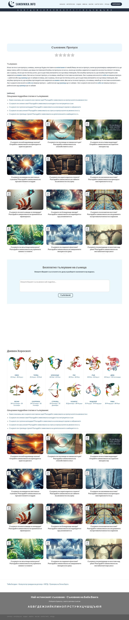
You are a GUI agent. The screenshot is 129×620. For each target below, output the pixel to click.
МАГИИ (91, 4)
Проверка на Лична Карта (58, 584)
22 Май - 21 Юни (55, 376)
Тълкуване (65, 295)
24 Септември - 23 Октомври (17, 403)
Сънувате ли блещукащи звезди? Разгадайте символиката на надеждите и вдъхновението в (64, 214)
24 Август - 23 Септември (112, 376)
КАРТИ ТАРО (99, 4)
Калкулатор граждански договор (31, 584)
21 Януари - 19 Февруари (93, 402)
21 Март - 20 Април (16, 376)
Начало (62, 4)
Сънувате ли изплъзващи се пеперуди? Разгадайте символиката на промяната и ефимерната (25, 214)
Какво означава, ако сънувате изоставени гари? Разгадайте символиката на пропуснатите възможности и (48, 100)
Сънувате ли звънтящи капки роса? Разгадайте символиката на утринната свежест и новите (25, 249)
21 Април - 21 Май (36, 376)
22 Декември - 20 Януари (74, 402)
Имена (84, 4)
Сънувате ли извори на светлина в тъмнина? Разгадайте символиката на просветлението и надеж (25, 179)
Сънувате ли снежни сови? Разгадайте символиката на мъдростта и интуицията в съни (41, 103)
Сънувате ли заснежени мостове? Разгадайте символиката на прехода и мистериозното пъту (103, 179)
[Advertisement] (64, 28)
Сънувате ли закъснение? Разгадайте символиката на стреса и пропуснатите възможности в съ (44, 110)
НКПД (46, 584)
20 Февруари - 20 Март (112, 402)
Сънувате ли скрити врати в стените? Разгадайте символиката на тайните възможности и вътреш (64, 179)
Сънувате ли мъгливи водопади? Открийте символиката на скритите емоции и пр (103, 144)
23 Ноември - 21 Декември (55, 403)
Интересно (71, 4)
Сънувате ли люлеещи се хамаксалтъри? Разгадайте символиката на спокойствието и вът (64, 144)
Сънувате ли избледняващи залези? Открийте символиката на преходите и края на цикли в (25, 144)
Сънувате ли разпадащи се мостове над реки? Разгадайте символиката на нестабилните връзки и (104, 249)
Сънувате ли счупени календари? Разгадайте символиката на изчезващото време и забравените (45, 107)
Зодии (78, 4)
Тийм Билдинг (12, 584)
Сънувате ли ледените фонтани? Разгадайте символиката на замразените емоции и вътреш (64, 249)
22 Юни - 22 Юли (74, 376)
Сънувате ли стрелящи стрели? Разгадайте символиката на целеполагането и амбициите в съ (43, 114)
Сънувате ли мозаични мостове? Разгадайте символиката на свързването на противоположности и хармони (104, 214)
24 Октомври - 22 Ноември (35, 403)
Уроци (107, 4)
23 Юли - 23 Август (93, 376)
